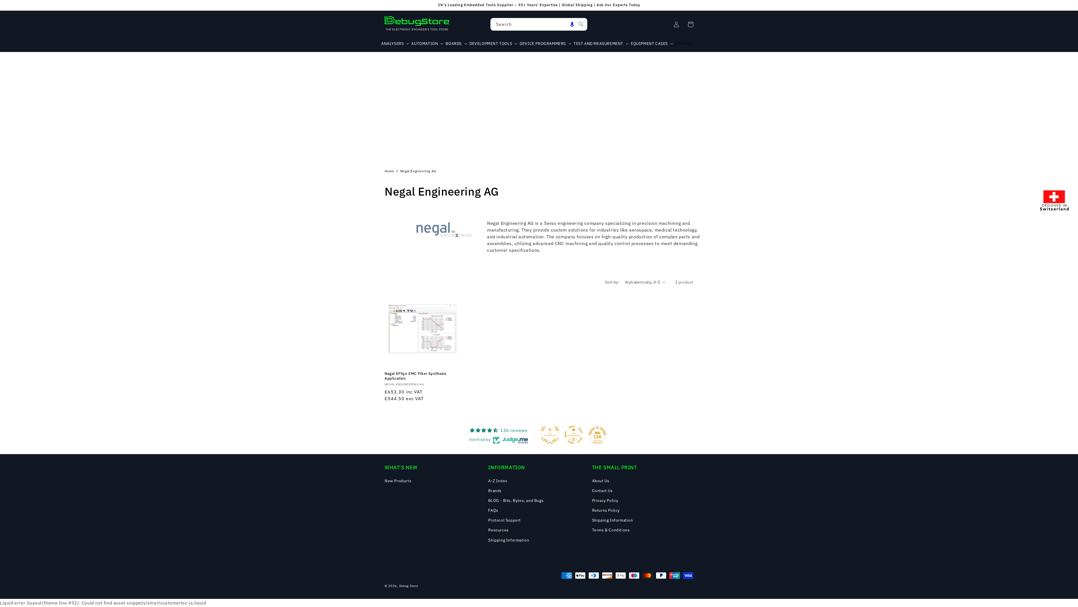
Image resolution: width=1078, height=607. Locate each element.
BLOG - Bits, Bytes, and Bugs (515, 500)
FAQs (493, 510)
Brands (495, 490)
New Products (398, 480)
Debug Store (408, 586)
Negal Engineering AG (418, 171)
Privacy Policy (605, 500)
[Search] (581, 24)
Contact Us (602, 490)
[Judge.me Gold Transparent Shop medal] (574, 435)
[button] (572, 24)
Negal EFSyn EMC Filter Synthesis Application (415, 376)
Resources (498, 530)
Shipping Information (508, 540)
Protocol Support (504, 520)
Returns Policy (606, 510)
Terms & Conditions (611, 530)
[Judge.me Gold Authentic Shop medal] (550, 435)
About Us (600, 480)
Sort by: (612, 282)
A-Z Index (497, 480)
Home (389, 171)
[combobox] (538, 24)
